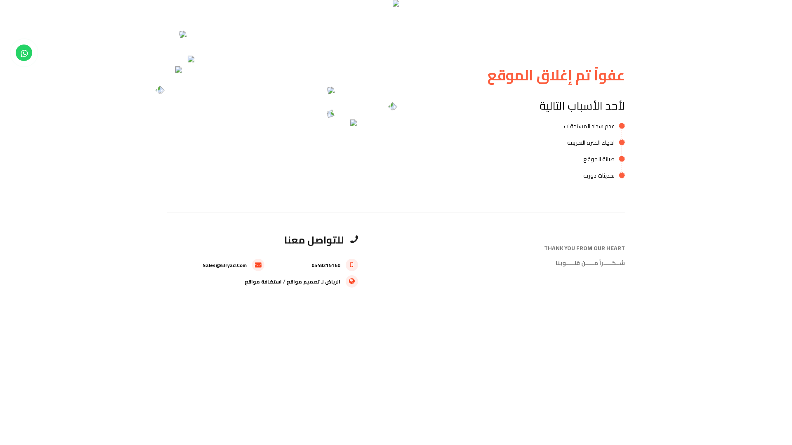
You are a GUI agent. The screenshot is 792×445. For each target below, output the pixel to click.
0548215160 (326, 265)
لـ (322, 281)
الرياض (332, 281)
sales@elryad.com (225, 265)
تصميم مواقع (303, 281)
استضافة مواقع (263, 281)
